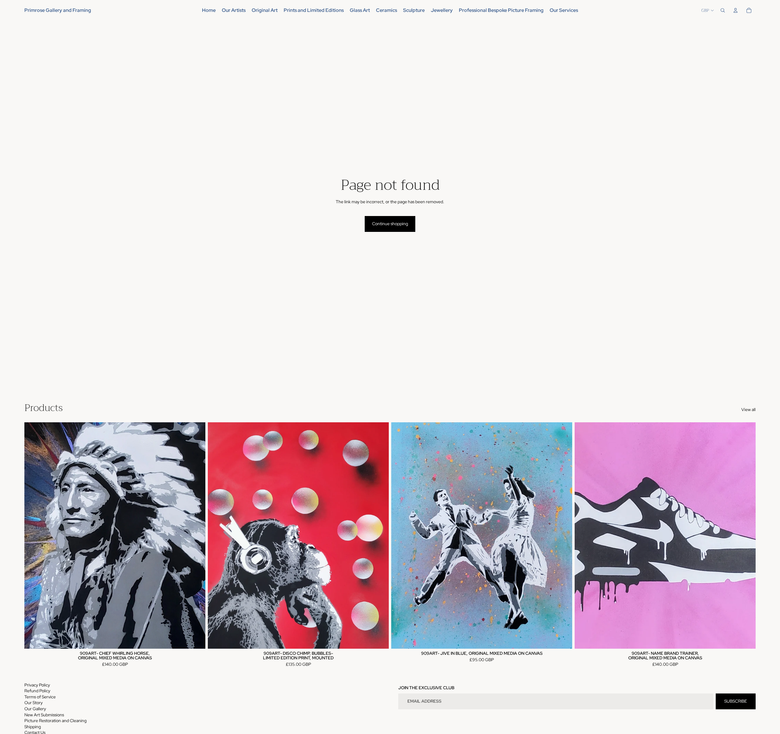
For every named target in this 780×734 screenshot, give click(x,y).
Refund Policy (37, 690)
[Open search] (722, 10)
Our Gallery (35, 708)
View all (748, 409)
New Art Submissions (44, 715)
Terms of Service (40, 697)
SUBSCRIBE (735, 701)
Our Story (33, 702)
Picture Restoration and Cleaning (55, 720)
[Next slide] (379, 535)
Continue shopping (390, 223)
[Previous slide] (217, 535)
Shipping (32, 726)
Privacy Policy (37, 685)
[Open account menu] (735, 10)
